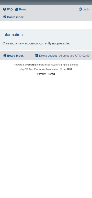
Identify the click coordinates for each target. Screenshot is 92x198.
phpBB (32, 64)
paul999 (67, 69)
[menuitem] (8, 9)
